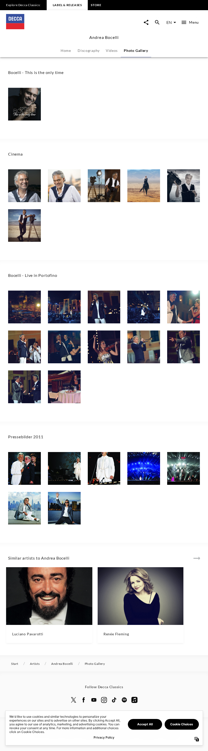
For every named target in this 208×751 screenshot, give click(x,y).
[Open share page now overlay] (146, 22)
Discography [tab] (89, 50)
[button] (24, 104)
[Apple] (134, 700)
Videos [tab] (112, 50)
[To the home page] (55, 27)
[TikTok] (114, 700)
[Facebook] (84, 700)
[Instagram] (104, 700)
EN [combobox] (169, 22)
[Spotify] (124, 700)
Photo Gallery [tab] (136, 50)
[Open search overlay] (157, 22)
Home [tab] (66, 50)
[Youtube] (94, 700)
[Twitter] (73, 700)
